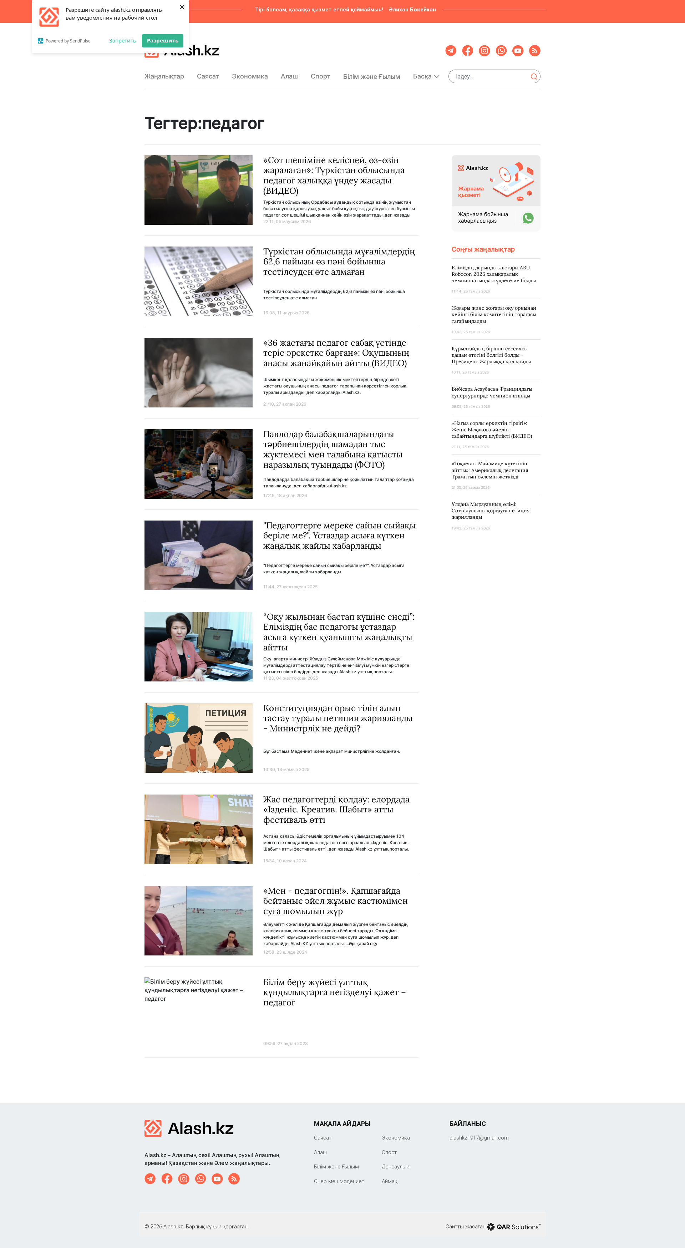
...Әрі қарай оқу (361, 943)
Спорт (320, 76)
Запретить (122, 40)
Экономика (250, 76)
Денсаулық (395, 1166)
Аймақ (389, 1181)
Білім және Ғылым (371, 76)
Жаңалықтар (164, 76)
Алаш (289, 76)
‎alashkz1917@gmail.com (479, 1137)
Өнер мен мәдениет (339, 1181)
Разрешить (162, 40)
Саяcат (208, 76)
